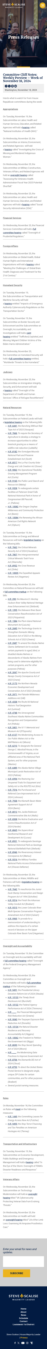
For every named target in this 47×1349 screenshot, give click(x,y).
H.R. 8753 (12, 1067)
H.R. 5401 (12, 727)
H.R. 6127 (12, 735)
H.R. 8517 (12, 462)
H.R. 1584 (12, 621)
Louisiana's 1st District (23, 1324)
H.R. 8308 (12, 819)
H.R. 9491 (12, 990)
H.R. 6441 (12, 426)
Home (23, 1309)
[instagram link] (27, 1343)
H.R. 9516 (12, 859)
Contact (23, 1321)
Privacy (24, 1337)
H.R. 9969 (12, 918)
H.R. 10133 (13, 997)
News (23, 1315)
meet (17, 1109)
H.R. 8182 (12, 451)
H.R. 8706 (12, 1060)
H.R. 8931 (12, 841)
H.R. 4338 (12, 702)
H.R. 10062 (13, 1038)
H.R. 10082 (13, 506)
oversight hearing (18, 175)
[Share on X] (9, 86)
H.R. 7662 (12, 547)
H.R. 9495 (12, 1124)
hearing (25, 127)
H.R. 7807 (12, 554)
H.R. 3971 (12, 694)
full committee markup (15, 591)
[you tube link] (22, 1343)
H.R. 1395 (12, 610)
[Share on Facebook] (6, 86)
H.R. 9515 (12, 907)
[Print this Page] (12, 86)
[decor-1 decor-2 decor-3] (42, 5)
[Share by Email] (15, 86)
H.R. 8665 (12, 830)
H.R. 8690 (12, 1045)
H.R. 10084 (13, 517)
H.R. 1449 (12, 1116)
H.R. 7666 (12, 433)
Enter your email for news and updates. (20, 1251)
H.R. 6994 (12, 779)
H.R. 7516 (12, 790)
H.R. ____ (12, 1012)
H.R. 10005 (13, 573)
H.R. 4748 (12, 713)
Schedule (23, 1318)
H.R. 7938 (12, 801)
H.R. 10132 (13, 1004)
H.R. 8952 (12, 565)
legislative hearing (13, 422)
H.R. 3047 (12, 672)
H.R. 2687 (12, 643)
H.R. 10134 (13, 1027)
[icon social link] (31, 1343)
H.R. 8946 (12, 852)
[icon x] (18, 1343)
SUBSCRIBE (16, 1273)
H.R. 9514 (12, 900)
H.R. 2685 (12, 628)
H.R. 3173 (12, 683)
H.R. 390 (12, 599)
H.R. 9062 (12, 470)
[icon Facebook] (15, 1343)
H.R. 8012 (12, 812)
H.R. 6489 (12, 768)
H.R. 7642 (12, 889)
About (23, 1312)
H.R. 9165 (12, 481)
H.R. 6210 (12, 746)
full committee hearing (20, 358)
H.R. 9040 (12, 1019)
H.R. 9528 (12, 488)
